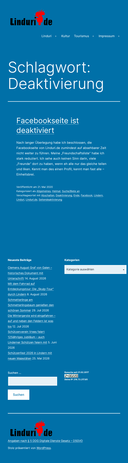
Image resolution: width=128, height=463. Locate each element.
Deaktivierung (64, 195)
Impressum (107, 36)
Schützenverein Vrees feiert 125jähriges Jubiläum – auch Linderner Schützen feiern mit (27, 337)
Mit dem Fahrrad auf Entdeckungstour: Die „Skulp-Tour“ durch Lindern (31, 289)
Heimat (56, 191)
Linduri (47, 36)
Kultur (65, 36)
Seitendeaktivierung (50, 199)
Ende (76, 195)
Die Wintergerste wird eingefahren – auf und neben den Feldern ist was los (31, 321)
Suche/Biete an (71, 191)
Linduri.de (31, 199)
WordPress (44, 448)
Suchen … (14, 372)
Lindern (98, 195)
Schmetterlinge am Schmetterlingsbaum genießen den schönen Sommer (31, 305)
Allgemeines (44, 191)
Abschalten (47, 195)
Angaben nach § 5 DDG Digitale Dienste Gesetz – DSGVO (45, 440)
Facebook (87, 195)
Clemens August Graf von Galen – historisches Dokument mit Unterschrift (30, 273)
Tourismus (81, 36)
